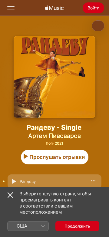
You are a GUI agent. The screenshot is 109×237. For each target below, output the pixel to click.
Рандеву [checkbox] (28, 181)
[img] (54, 8)
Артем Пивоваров (54, 135)
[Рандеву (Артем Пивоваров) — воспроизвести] (14, 181)
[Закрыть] (10, 195)
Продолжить (77, 226)
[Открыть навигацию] (11, 8)
